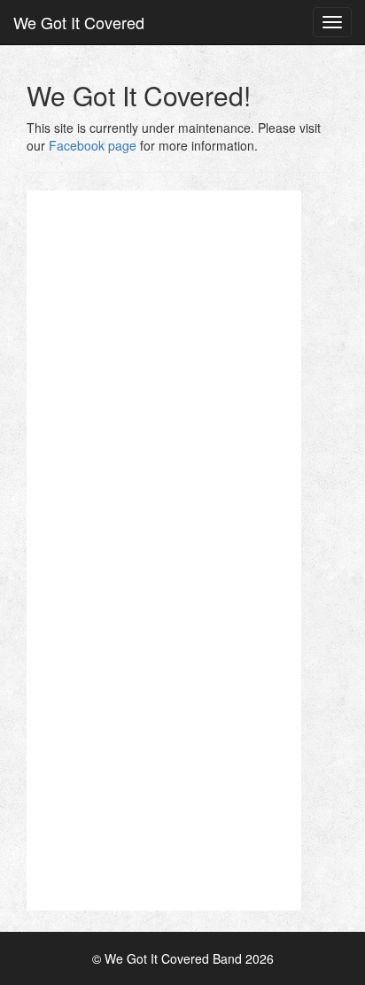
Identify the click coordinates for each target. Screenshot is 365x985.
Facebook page (92, 145)
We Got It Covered (78, 22)
